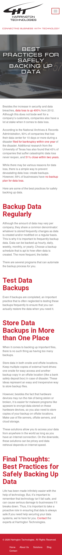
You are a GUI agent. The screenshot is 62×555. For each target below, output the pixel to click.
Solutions (38, 547)
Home (12, 547)
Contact (13, 550)
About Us (24, 547)
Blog (49, 547)
